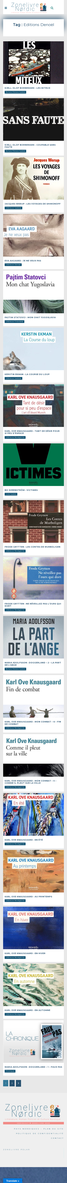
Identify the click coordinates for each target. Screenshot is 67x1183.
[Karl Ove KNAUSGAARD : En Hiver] (33, 928)
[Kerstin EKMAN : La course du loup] (33, 349)
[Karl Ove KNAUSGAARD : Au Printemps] (33, 871)
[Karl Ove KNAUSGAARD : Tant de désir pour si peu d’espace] (33, 405)
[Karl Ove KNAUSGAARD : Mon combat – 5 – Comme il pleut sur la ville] (33, 755)
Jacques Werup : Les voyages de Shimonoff (33, 204)
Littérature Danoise (13, 265)
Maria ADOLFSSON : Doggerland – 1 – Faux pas (33, 1067)
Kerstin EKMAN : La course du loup (27, 374)
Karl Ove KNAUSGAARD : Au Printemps (28, 896)
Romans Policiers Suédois (15, 92)
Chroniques (10, 1071)
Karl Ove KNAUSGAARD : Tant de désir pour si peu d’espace (32, 432)
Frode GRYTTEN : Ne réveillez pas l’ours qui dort (33, 605)
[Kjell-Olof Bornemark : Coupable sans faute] (33, 119)
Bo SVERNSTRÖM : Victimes (21, 490)
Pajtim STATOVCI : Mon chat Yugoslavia (30, 317)
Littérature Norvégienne (15, 437)
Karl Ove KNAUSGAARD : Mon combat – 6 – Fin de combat (33, 723)
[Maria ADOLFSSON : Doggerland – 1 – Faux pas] (33, 1041)
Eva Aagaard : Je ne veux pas (23, 261)
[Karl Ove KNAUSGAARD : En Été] (33, 814)
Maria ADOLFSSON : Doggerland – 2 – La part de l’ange (33, 663)
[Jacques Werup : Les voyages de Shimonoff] (33, 178)
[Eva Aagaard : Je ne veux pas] (33, 235)
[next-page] (18, 1083)
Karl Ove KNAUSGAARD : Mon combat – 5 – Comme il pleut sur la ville (30, 782)
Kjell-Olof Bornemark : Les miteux (27, 88)
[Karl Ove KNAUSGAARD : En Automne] (33, 985)
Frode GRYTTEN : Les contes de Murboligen (32, 547)
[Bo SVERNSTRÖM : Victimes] (33, 464)
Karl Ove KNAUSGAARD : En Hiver (25, 953)
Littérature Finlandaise (14, 321)
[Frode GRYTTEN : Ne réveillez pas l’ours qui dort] (33, 578)
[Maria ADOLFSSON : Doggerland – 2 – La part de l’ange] (33, 637)
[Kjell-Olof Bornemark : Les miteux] (33, 62)
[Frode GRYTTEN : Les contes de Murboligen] (33, 521)
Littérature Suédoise (13, 208)
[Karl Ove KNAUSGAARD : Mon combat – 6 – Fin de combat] (33, 696)
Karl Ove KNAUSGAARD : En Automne (27, 1010)
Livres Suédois (11, 494)
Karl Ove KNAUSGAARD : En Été (24, 840)
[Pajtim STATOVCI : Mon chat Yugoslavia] (33, 292)
